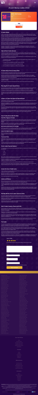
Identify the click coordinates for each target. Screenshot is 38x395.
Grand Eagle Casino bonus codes (5, 314)
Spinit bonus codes (21, 279)
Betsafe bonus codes (3, 292)
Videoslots (19, 353)
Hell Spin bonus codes (4, 283)
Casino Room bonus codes (22, 309)
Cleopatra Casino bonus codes (23, 300)
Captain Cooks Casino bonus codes (23, 301)
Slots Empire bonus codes (4, 309)
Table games (19, 357)
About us (19, 373)
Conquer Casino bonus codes (23, 275)
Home (13, 10)
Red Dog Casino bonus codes (5, 313)
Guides (19, 340)
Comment (8, 245)
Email (8, 257)
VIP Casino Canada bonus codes (23, 308)
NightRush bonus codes (4, 279)
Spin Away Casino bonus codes (23, 317)
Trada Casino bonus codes (19, 368)
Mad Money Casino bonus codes (23, 330)
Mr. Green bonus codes (4, 291)
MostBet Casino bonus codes (4, 280)
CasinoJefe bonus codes (4, 308)
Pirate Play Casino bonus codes (23, 321)
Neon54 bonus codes (22, 295)
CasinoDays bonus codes (4, 326)
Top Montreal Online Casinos (19, 345)
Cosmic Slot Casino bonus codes (5, 278)
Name (8, 253)
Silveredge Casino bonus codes (23, 284)
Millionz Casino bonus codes (22, 326)
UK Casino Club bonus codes (23, 283)
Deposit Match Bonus (19, 10)
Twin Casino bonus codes (4, 322)
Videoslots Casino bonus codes (23, 305)
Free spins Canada (19, 341)
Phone (8, 261)
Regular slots (19, 356)
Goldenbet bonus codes (4, 275)
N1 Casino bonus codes (4, 329)
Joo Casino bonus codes (22, 297)
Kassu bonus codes (3, 331)
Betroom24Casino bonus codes (5, 312)
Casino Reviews (19, 346)
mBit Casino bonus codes (4, 287)
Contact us (19, 380)
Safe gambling (19, 376)
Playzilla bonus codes (22, 292)
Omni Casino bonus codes (4, 300)
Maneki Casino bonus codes (4, 295)
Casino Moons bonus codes (22, 318)
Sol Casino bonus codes (22, 313)
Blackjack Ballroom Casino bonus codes (6, 301)
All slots (19, 352)
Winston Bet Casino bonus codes (5, 305)
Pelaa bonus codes (3, 317)
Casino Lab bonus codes (22, 287)
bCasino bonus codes (4, 318)
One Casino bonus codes (4, 325)
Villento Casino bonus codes (4, 304)
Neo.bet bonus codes (4, 321)
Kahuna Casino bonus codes (22, 304)
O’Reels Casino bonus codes (23, 322)
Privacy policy (19, 377)
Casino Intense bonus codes (4, 284)
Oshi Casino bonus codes (22, 280)
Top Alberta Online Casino (19, 344)
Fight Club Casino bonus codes (23, 291)
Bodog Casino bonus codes (22, 331)
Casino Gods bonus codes (22, 278)
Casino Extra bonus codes (22, 288)
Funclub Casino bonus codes (23, 312)
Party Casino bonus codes (4, 330)
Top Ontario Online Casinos (19, 342)
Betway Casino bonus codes (4, 288)
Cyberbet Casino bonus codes (23, 329)
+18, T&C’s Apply (19, 28)
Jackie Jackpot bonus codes (19, 365)
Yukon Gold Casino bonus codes (23, 314)
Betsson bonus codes (19, 364)
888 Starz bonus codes (22, 325)
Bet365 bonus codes (3, 297)
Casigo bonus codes (21, 296)
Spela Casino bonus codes (4, 296)
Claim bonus (19, 26)
